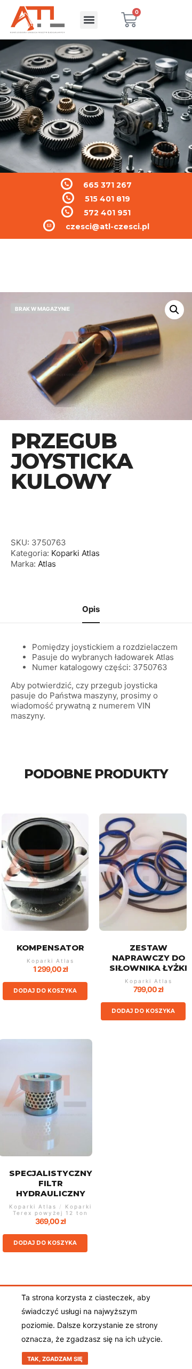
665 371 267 (107, 185)
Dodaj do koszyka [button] (45, 990)
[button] (89, 20)
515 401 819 (107, 199)
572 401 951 (107, 213)
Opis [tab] (91, 609)
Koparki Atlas (75, 553)
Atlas (47, 564)
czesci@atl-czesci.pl (107, 226)
